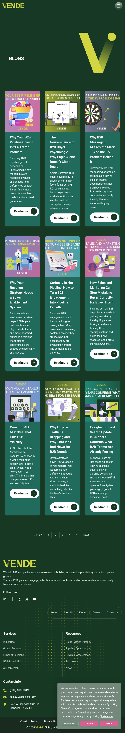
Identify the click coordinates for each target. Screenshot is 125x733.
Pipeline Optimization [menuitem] (78, 648)
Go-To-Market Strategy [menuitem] (78, 641)
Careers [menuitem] (97, 612)
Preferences (69, 723)
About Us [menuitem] (68, 612)
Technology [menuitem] (72, 661)
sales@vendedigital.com (23, 696)
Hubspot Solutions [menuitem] (13, 655)
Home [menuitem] (54, 612)
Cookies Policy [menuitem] (29, 721)
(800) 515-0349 (19, 690)
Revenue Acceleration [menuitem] (78, 655)
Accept (109, 723)
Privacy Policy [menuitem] (52, 721)
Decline (89, 723)
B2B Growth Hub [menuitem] (12, 661)
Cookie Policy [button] (84, 712)
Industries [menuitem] (8, 641)
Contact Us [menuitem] (112, 612)
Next (86, 534)
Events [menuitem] (82, 612)
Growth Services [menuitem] (12, 648)
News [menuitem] (69, 668)
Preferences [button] (107, 716)
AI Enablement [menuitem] (11, 668)
